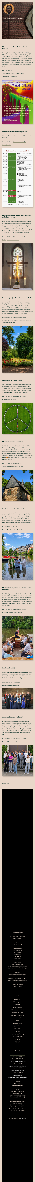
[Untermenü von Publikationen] (21, 1023)
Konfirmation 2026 (8, 668)
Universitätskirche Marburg (13, 18)
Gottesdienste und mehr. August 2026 (15, 132)
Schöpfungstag (11, 322)
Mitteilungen (16, 682)
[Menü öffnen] (4, 22)
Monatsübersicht (6, 145)
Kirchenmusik (13, 76)
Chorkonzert (5, 76)
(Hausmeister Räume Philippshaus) (17, 1077)
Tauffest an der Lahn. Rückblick (13, 509)
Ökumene (28, 320)
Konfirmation (6, 685)
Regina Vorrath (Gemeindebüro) (17, 1066)
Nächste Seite (6, 783)
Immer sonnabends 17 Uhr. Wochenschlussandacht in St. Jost (17, 216)
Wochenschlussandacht (13, 240)
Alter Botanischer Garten (12, 320)
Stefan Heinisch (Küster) (17, 1070)
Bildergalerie (16, 609)
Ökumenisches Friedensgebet (12, 380)
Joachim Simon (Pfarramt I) (17, 1055)
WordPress (23, 1118)
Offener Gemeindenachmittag (12, 442)
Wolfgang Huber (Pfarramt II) (17, 1061)
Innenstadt (22, 320)
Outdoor (4, 322)
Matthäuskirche (14, 685)
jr (11, 70)
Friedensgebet (6, 399)
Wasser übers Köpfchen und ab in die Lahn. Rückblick (16, 589)
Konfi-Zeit (5, 742)
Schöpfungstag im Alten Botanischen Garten (17, 298)
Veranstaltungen (19, 73)
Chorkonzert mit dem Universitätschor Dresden (15, 48)
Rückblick (15, 527)
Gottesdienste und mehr (8, 73)
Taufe (15, 530)
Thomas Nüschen (17, 1075)
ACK (3, 320)
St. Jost (4, 240)
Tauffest (19, 530)
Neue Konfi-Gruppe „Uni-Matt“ (12, 717)
